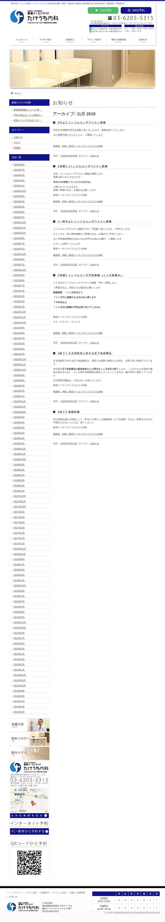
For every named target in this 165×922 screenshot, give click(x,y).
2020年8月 (19, 380)
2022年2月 (19, 301)
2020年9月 (19, 375)
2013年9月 (19, 633)
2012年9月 (19, 691)
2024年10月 (20, 233)
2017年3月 (19, 538)
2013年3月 (19, 659)
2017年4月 (19, 533)
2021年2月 (19, 354)
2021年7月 (19, 338)
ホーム (17, 93)
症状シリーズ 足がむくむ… (27, 120)
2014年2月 (19, 617)
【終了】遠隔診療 (68, 411)
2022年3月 (19, 296)
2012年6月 (19, 706)
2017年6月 (19, 522)
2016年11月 (20, 554)
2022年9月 (19, 275)
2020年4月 (19, 391)
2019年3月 (19, 438)
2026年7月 (19, 170)
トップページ (15, 892)
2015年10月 (20, 585)
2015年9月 (19, 591)
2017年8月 (19, 517)
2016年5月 (19, 569)
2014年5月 (19, 612)
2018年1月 (19, 491)
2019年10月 (20, 412)
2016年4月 (19, 575)
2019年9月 (19, 417)
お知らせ (94, 156)
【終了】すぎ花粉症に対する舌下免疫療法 (84, 353)
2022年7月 (19, 285)
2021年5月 (19, 349)
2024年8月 (19, 238)
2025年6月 (19, 201)
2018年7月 (19, 475)
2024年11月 (20, 228)
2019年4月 (19, 433)
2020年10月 (20, 370)
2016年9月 (19, 559)
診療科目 (45, 892)
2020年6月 (19, 385)
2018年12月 (20, 449)
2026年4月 (19, 180)
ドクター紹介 (31, 892)
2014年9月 (19, 606)
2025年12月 (20, 191)
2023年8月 (19, 259)
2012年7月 (19, 701)
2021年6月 (19, 343)
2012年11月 (20, 680)
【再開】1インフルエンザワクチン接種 (82, 166)
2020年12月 (20, 359)
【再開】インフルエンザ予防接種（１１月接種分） (90, 275)
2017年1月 (19, 543)
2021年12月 (20, 312)
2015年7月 (19, 596)
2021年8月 (19, 333)
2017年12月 (20, 496)
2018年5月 (19, 480)
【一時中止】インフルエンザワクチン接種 (84, 221)
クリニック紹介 (59, 892)
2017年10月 (20, 506)
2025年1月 (19, 217)
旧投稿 (17, 147)
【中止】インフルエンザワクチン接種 (81, 122)
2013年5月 (19, 648)
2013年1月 (19, 670)
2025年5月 (19, 207)
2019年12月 (20, 401)
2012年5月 (19, 712)
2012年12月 (20, 675)
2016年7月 (19, 564)
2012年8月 (19, 696)
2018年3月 (19, 485)
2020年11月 (20, 364)
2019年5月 (19, 427)
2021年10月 (20, 322)
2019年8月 (19, 422)
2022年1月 (19, 306)
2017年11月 (20, 501)
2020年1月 (19, 396)
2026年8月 (19, 164)
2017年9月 (19, 512)
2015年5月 (19, 601)
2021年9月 (19, 327)
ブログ (17, 142)
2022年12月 (20, 270)
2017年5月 (19, 527)
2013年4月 (19, 654)
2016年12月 (20, 548)
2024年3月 (19, 248)
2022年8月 (19, 280)
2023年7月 (19, 264)
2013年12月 (20, 622)
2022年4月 (19, 291)
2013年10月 (20, 627)
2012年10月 (20, 685)
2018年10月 (20, 459)
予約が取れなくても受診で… (28, 115)
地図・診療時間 (77, 892)
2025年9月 (19, 196)
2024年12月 (20, 222)
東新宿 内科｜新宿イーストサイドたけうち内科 (78, 146)
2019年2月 (19, 443)
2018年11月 (20, 454)
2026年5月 (19, 175)
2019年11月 (20, 406)
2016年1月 (19, 580)
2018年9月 (19, 464)
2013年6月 (19, 643)
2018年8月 (19, 470)
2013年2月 (19, 664)
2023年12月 (20, 254)
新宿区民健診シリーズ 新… (27, 109)
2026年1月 (19, 185)
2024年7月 (19, 243)
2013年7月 (19, 638)
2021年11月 (20, 317)
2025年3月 (19, 212)
